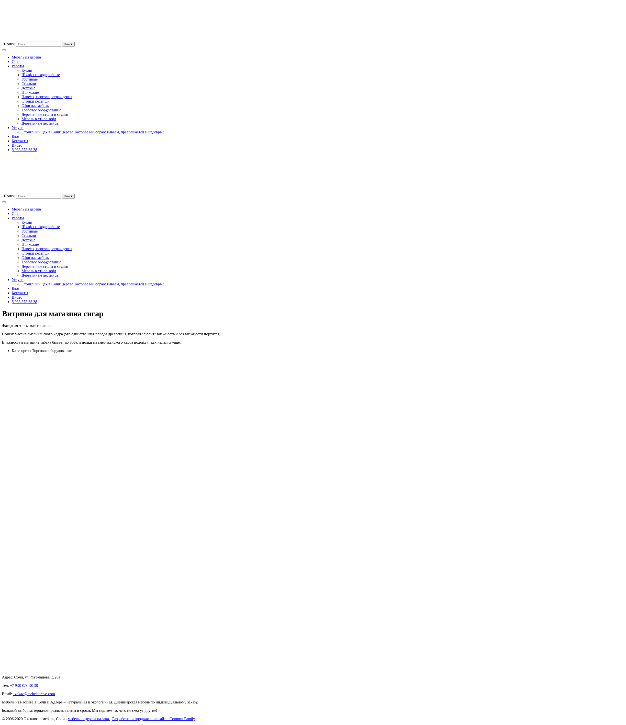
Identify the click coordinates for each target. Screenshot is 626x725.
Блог (16, 136)
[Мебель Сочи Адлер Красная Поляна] (38, 39)
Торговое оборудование (41, 110)
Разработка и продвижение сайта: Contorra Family (153, 719)
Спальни (29, 84)
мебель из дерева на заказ (89, 719)
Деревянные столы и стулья (45, 114)
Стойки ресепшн (36, 101)
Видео (17, 145)
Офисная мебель (35, 106)
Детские (28, 88)
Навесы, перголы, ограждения (47, 97)
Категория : (21, 351)
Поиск (9, 44)
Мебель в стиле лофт (39, 119)
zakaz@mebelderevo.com (34, 694)
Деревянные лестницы (40, 123)
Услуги (17, 128)
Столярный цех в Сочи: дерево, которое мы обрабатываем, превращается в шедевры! (93, 132)
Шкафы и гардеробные (41, 75)
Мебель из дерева (26, 57)
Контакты (20, 141)
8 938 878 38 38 (24, 150)
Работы (18, 66)
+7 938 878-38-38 (24, 685)
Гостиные (30, 79)
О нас (16, 61)
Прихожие (30, 92)
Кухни (27, 70)
